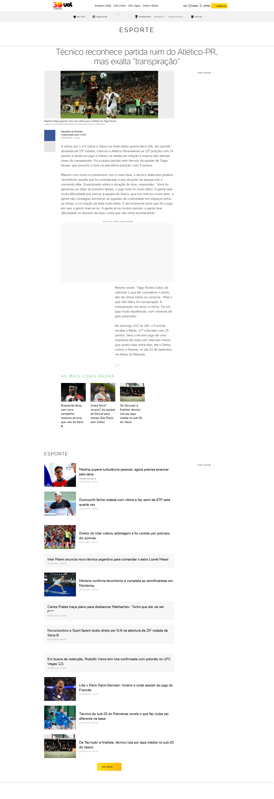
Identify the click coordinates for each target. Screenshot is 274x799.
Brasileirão (158, 17)
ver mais (107, 767)
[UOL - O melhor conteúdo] (63, 6)
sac (185, 6)
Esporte (137, 30)
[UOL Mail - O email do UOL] (193, 6)
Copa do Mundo (175, 17)
